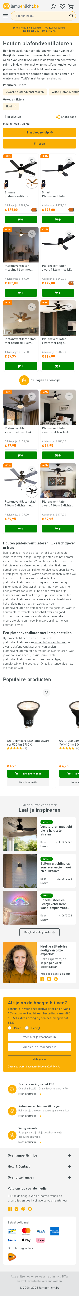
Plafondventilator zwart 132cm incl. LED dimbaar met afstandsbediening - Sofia (57, 268)
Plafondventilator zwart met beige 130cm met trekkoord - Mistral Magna (58, 341)
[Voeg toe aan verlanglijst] (32, 160)
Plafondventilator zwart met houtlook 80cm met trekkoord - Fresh (20, 430)
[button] (39, 29)
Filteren (39, 143)
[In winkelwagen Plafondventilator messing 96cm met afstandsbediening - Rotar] (21, 293)
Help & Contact (19, 1167)
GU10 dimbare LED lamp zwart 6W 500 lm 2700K (28, 742)
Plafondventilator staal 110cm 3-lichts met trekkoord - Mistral (20, 504)
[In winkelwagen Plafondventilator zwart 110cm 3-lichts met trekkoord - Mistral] (58, 528)
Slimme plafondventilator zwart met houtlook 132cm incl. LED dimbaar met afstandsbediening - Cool (18, 194)
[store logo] (21, 6)
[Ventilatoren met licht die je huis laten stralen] (20, 834)
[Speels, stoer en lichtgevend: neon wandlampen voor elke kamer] (20, 907)
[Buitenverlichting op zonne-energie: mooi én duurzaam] (20, 871)
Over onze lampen (21, 1178)
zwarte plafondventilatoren (20, 646)
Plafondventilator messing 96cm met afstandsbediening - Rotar (18, 268)
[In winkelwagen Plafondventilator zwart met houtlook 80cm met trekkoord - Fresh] (21, 455)
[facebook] (42, 979)
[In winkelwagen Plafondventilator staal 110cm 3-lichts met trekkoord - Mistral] (21, 528)
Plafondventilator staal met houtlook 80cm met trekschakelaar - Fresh (20, 341)
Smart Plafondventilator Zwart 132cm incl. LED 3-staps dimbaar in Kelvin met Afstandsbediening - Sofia (57, 194)
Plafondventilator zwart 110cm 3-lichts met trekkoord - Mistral (57, 504)
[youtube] (30, 1209)
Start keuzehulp (38, 132)
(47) (24, 748)
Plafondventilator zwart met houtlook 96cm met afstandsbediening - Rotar (55, 430)
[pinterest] (56, 979)
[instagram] (49, 979)
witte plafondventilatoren (51, 642)
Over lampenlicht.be (22, 1156)
